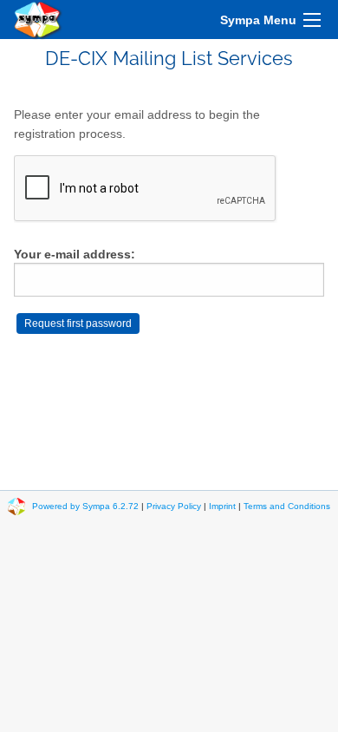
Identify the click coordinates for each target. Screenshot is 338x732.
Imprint (222, 506)
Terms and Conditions (287, 506)
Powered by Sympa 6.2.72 (85, 506)
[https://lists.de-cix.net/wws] (38, 19)
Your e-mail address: (74, 254)
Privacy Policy (173, 506)
